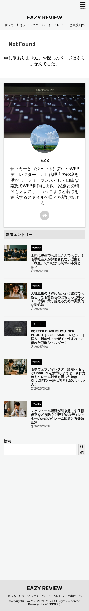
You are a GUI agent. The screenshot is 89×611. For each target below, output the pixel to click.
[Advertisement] (44, 511)
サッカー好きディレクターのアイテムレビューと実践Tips (45, 596)
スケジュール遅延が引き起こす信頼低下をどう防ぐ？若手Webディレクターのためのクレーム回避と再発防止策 (58, 416)
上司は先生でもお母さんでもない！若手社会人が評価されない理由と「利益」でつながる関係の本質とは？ (57, 261)
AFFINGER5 (52, 604)
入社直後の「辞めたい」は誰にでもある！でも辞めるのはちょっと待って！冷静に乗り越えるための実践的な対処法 (57, 299)
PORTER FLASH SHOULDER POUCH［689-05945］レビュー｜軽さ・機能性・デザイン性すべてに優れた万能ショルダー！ (58, 337)
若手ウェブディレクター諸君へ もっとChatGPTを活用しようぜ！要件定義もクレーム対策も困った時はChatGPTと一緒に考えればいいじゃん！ (58, 376)
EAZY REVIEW (44, 17)
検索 (7, 441)
